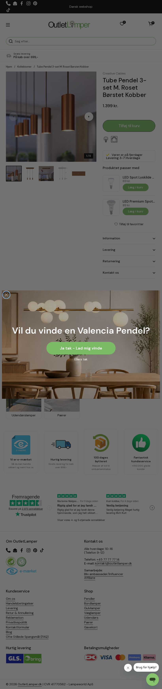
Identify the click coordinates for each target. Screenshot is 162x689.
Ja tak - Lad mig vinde (81, 348)
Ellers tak (81, 359)
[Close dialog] (6, 294)
